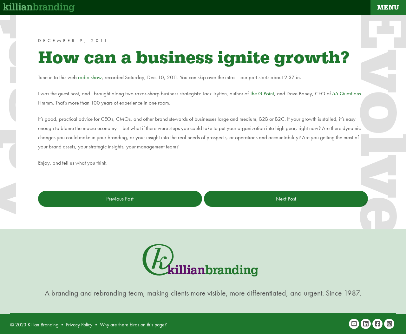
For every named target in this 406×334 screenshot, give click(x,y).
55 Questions (346, 93)
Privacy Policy (79, 324)
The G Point (262, 93)
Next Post (286, 198)
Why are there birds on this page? (133, 324)
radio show (90, 77)
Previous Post (120, 198)
